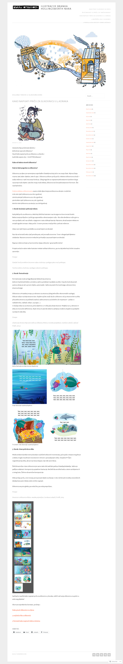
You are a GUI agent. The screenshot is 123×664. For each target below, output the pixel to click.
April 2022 (88, 124)
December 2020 (90, 164)
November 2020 (90, 168)
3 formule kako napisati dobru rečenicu (97, 22)
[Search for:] (95, 96)
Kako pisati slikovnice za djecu (23, 610)
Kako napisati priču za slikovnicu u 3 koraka (95, 15)
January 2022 (89, 127)
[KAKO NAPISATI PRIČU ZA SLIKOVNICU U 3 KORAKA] (101, 654)
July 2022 (88, 116)
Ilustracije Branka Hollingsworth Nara (56, 7)
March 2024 (89, 109)
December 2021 (90, 131)
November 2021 (90, 135)
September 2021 (90, 142)
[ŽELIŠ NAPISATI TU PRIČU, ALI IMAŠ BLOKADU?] (97, 654)
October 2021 (89, 138)
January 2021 (89, 161)
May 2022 (88, 120)
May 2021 (88, 149)
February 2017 (89, 172)
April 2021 (88, 153)
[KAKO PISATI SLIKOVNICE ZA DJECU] (94, 654)
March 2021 (88, 157)
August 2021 (89, 146)
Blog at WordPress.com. (19, 654)
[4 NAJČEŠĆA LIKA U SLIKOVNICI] (105, 654)
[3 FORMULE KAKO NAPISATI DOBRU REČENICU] (109, 654)
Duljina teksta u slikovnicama (22, 191)
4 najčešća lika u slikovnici (101, 19)
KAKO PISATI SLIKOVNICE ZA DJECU (100, 9)
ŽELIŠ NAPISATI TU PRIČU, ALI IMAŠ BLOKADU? (96, 12)
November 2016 (90, 175)
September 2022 (90, 112)
